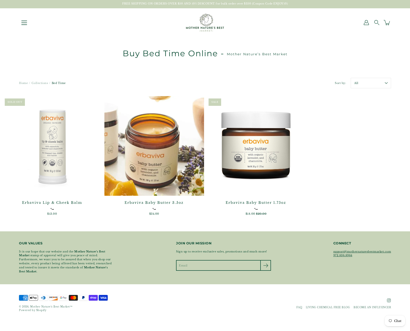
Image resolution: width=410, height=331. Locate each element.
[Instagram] (389, 300)
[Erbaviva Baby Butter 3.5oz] (154, 146)
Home (23, 83)
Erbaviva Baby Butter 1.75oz (256, 203)
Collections (40, 83)
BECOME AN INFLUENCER (372, 307)
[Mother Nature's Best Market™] (205, 22)
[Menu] (24, 23)
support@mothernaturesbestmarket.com (362, 251)
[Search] (377, 22)
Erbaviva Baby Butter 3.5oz (154, 203)
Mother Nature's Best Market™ (51, 306)
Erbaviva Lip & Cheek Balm (52, 203)
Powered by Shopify (32, 310)
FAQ (299, 307)
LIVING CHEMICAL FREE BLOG (328, 307)
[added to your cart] (387, 22)
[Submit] (265, 265)
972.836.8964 (342, 255)
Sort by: (340, 83)
